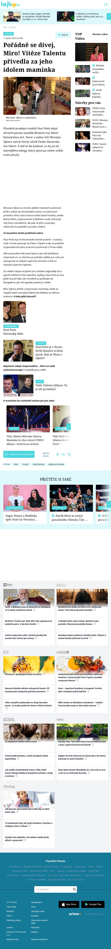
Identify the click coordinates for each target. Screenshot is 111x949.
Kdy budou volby (20, 871)
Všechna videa (100, 34)
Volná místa (11, 907)
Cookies (10, 927)
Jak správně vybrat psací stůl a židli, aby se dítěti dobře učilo (27, 810)
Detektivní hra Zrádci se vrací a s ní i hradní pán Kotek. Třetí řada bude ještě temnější (79, 608)
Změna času (80, 866)
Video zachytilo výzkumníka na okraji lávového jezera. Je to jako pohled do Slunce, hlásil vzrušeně (28, 704)
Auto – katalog (57, 871)
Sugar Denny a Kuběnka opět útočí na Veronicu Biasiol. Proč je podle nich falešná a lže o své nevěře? (22, 517)
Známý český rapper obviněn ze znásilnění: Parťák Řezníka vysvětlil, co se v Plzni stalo (36, 16)
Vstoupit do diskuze (21, 454)
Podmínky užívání (14, 920)
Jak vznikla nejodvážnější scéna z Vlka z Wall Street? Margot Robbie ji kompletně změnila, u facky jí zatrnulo (29, 773)
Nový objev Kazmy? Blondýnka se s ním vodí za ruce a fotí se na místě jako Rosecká (82, 771)
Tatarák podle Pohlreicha (34, 875)
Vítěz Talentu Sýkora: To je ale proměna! (51, 387)
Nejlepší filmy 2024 (32, 866)
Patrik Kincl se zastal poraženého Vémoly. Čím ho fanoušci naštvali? (70, 518)
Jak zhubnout (14, 866)
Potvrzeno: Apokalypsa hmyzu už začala (23, 674)
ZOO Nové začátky (39, 871)
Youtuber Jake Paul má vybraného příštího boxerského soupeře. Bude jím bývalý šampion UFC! (99, 135)
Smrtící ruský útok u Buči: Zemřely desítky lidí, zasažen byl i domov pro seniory (26, 636)
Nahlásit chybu (13, 939)
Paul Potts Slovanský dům (13, 331)
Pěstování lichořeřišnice (70, 875)
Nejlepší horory (51, 866)
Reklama (10, 911)
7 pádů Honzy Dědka (76, 871)
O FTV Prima (12, 902)
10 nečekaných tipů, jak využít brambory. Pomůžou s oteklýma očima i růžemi (28, 824)
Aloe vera (52, 875)
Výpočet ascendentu (94, 875)
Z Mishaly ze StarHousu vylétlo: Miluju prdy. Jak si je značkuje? (89, 16)
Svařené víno (13, 875)
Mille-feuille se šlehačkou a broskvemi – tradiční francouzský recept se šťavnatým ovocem (80, 704)
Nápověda (35, 927)
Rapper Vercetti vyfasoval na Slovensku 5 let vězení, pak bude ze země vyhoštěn (82, 757)
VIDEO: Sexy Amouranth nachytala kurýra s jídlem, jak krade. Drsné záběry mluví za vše (99, 111)
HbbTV (9, 916)
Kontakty (34, 916)
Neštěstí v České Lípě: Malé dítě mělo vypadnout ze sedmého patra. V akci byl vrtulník (28, 622)
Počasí (99, 866)
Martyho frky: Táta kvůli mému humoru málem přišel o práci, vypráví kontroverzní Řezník (82, 743)
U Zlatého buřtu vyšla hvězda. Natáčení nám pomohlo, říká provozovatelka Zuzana (78, 622)
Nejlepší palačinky (57, 879)
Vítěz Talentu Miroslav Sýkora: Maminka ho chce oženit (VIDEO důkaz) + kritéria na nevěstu (25, 440)
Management (36, 902)
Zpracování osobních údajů (39, 921)
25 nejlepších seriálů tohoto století (21, 741)
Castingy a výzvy (37, 911)
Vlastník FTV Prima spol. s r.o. (16, 933)
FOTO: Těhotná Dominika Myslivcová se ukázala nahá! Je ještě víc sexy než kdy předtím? (100, 123)
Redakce (34, 932)
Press (33, 907)
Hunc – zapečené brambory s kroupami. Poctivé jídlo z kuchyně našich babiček (80, 690)
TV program (66, 866)
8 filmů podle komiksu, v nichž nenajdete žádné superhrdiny (26, 757)
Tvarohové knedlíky (36, 879)
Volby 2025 (93, 871)
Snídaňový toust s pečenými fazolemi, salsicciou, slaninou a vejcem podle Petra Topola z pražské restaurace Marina (80, 677)
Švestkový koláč (76, 879)
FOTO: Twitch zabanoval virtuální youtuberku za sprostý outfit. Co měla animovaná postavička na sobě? (100, 147)
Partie (91, 866)
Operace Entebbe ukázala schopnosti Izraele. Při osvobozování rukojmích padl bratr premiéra (27, 690)
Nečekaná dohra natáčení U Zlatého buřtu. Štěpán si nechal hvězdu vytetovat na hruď (82, 636)
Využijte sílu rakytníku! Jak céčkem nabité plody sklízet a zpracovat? (27, 838)
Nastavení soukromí (39, 939)
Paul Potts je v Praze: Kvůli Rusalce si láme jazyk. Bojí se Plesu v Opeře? (49, 352)
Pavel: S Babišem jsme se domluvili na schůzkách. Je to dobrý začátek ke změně (28, 608)
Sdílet (63, 36)
